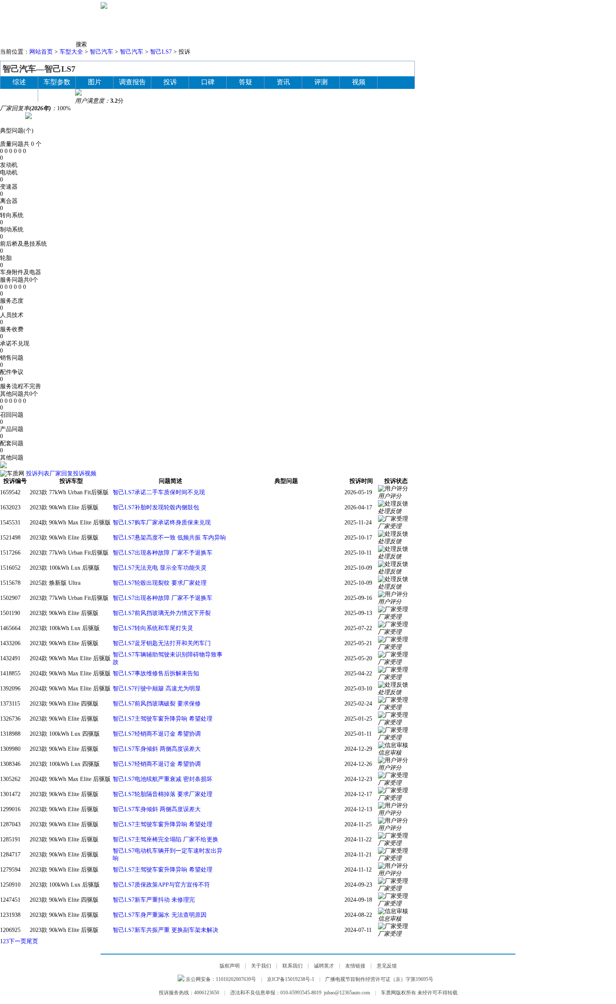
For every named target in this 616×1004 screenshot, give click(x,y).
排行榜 (266, 25)
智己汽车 (101, 52)
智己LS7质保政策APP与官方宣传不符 (161, 885)
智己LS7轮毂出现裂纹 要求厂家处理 (160, 583)
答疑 (380, 25)
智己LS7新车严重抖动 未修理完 (154, 900)
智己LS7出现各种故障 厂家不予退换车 (162, 553)
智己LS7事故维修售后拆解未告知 (156, 673)
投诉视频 (84, 473)
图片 (422, 25)
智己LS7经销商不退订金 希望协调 (157, 734)
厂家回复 (61, 473)
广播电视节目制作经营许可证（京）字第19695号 (379, 979)
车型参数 (57, 82)
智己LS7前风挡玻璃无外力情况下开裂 (162, 613)
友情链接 (355, 966)
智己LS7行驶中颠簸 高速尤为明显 (157, 688)
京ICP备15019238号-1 (290, 979)
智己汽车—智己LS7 (39, 68)
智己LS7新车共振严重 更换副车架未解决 (165, 930)
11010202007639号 (236, 979)
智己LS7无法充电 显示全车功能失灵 (160, 568)
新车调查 (352, 25)
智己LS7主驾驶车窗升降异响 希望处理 (162, 719)
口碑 (401, 25)
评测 (324, 25)
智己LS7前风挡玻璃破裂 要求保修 (157, 703)
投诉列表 (37, 473)
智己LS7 (161, 52)
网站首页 (41, 52)
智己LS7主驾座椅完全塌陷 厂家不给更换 (165, 839)
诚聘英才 (324, 966)
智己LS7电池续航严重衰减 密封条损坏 (162, 779)
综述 (19, 82)
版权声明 (230, 966)
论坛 (505, 25)
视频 (443, 25)
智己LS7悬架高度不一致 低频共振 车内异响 (169, 537)
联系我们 (292, 966)
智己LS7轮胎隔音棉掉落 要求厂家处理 (162, 794)
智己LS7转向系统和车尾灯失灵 (153, 628)
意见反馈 (387, 966)
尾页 (32, 941)
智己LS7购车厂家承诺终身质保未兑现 (162, 522)
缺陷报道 (235, 25)
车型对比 (297, 25)
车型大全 (71, 52)
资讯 (181, 25)
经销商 (19, 94)
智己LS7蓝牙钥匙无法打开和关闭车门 (162, 643)
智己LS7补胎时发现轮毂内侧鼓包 (156, 507)
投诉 (207, 25)
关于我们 (261, 966)
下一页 (17, 941)
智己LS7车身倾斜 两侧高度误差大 (157, 749)
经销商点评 (474, 25)
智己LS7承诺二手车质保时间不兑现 (159, 492)
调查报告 (132, 82)
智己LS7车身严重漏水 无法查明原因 (160, 915)
